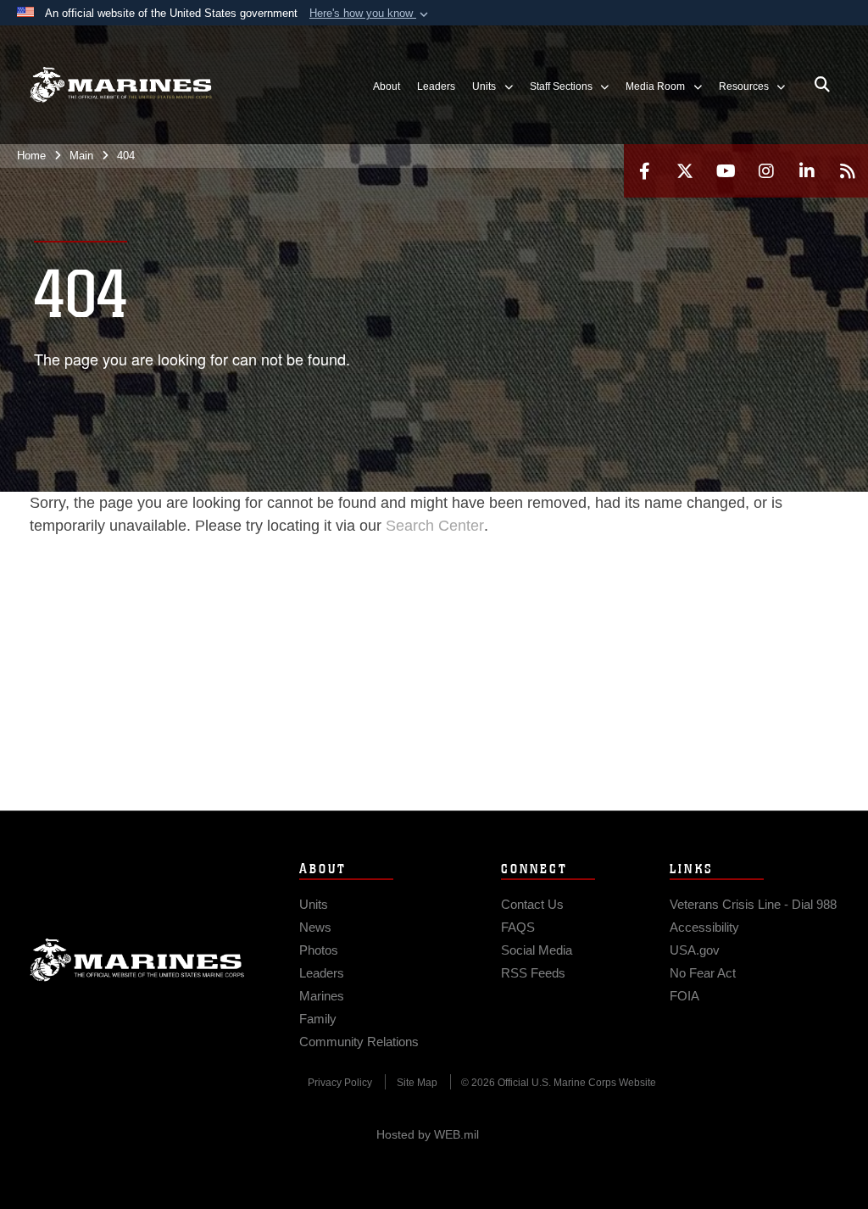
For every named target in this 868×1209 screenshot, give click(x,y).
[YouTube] (725, 171)
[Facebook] (644, 171)
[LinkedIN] (807, 171)
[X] (685, 171)
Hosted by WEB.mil (427, 1134)
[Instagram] (766, 171)
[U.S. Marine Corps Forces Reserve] (121, 85)
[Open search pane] (822, 84)
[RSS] (847, 171)
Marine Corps (137, 959)
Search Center (435, 525)
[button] (370, 13)
